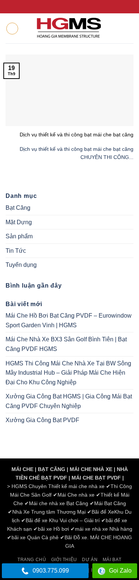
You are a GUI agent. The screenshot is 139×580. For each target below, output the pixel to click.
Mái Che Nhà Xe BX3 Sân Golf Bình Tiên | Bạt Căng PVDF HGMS (66, 344)
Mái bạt (112, 559)
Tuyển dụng (21, 265)
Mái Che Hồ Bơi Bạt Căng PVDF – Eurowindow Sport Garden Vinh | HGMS (69, 320)
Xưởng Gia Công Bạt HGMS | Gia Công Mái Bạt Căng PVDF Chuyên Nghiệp (69, 401)
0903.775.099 (51, 570)
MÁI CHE (22, 469)
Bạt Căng (18, 208)
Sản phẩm (19, 236)
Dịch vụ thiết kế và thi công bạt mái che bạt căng (76, 134)
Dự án (89, 559)
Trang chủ (31, 559)
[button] (12, 28)
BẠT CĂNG (51, 469)
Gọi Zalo (120, 570)
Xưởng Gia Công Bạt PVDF (42, 420)
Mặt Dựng (19, 222)
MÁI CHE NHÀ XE (91, 469)
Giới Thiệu (64, 559)
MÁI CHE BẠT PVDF (96, 478)
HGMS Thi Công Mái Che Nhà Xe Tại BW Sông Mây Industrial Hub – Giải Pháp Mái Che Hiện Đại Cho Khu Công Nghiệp (68, 372)
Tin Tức (16, 251)
